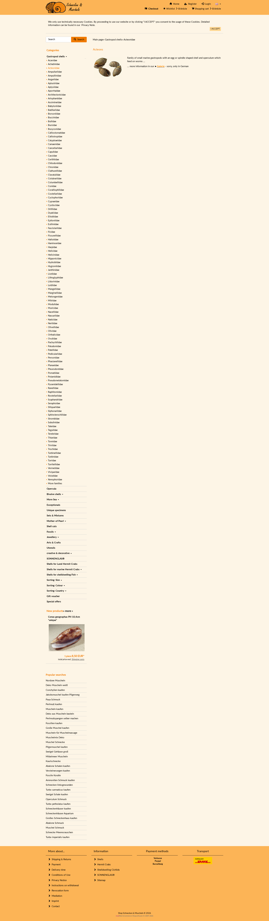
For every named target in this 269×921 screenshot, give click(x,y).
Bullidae (52, 121)
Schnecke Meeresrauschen (59, 832)
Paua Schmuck (53, 699)
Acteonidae (53, 68)
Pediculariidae (55, 354)
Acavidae (52, 60)
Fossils (50, 532)
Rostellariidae (55, 396)
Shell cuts (52, 526)
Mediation (56, 896)
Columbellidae (55, 182)
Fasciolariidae (55, 228)
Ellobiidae (53, 217)
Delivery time (58, 870)
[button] (218, 4)
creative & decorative (58, 553)
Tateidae (52, 426)
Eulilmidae (53, 224)
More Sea (52, 499)
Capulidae (53, 152)
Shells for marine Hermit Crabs (63, 569)
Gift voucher (53, 596)
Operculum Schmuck (56, 799)
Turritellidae (54, 464)
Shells (99, 859)
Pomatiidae (53, 373)
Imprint (54, 901)
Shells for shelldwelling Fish (61, 575)
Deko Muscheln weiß (57, 685)
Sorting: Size (53, 580)
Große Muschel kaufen (57, 728)
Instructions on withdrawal (64, 885)
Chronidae (53, 167)
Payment (55, 864)
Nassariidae (54, 316)
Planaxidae (53, 365)
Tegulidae (53, 430)
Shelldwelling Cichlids (108, 870)
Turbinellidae (54, 453)
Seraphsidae (54, 403)
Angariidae (53, 79)
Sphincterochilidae (57, 415)
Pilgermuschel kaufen (57, 747)
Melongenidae (55, 297)
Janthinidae (53, 270)
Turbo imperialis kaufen (57, 837)
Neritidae (52, 323)
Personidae (53, 358)
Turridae (52, 460)
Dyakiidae (53, 213)
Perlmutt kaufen (54, 704)
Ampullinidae (54, 76)
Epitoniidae (53, 220)
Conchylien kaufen (55, 690)
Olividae (52, 331)
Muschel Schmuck (55, 828)
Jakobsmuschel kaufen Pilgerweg (63, 695)
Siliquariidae (54, 407)
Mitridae (52, 300)
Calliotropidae (55, 136)
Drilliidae (52, 209)
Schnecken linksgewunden (59, 785)
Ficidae (51, 232)
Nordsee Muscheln (55, 680)
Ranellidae (53, 388)
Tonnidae (52, 441)
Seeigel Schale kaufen (57, 794)
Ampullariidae (55, 72)
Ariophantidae (55, 98)
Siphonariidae (55, 411)
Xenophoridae (55, 479)
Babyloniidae (54, 106)
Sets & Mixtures (55, 515)
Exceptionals (53, 505)
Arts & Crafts (54, 542)
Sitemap (100, 880)
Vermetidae (53, 468)
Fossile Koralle (53, 775)
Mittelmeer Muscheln (57, 756)
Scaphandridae (55, 400)
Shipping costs (78, 660)
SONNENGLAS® (55, 559)
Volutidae (53, 476)
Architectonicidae (57, 95)
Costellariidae (55, 194)
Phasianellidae (55, 361)
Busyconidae (54, 129)
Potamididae (54, 377)
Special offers (54, 601)
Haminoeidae (54, 243)
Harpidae (52, 247)
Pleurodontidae (56, 369)
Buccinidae (53, 117)
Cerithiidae (53, 159)
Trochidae (53, 449)
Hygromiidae (54, 266)
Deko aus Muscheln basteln (60, 714)
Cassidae (52, 156)
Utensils (51, 548)
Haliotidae (53, 239)
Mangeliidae (54, 289)
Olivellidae (53, 327)
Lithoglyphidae (55, 278)
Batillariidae (54, 110)
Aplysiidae (53, 87)
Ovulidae (52, 339)
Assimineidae (54, 102)
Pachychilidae (55, 342)
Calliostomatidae (56, 133)
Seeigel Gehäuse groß (57, 752)
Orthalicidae (54, 335)
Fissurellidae (54, 236)
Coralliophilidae (56, 190)
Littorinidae (54, 281)
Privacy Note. (88, 25)
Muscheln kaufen (54, 709)
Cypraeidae (53, 201)
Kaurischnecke (53, 761)
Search (80, 39)
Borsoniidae (54, 114)
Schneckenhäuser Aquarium (59, 813)
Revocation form (59, 890)
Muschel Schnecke (55, 742)
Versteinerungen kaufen (58, 771)
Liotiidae (52, 274)
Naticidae (52, 319)
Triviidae (52, 445)
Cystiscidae (54, 205)
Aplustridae (53, 83)
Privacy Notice (58, 880)
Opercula (51, 489)
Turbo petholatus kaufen (58, 804)
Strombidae (53, 419)
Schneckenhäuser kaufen (58, 809)
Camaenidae (54, 144)
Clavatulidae (54, 175)
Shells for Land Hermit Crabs (62, 564)
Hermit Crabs (103, 864)
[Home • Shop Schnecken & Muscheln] (64, 7)
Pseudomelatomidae (58, 380)
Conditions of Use (60, 875)
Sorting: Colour (55, 585)
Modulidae (53, 304)
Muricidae (53, 308)
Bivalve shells (54, 494)
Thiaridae (52, 438)
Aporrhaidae (54, 91)
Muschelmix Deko (55, 737)
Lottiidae (52, 285)
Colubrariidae (54, 178)
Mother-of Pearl (55, 521)
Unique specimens (56, 510)
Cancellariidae (55, 148)
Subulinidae (54, 422)
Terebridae (53, 434)
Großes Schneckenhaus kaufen (61, 818)
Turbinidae (53, 457)
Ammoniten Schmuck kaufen (60, 780)
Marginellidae (55, 293)
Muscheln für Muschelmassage (61, 733)
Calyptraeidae (55, 140)
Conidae (52, 186)
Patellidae (53, 350)
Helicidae (52, 251)
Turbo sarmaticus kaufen (58, 790)
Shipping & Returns (60, 859)
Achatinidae (54, 64)
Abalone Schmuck (55, 823)
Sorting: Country (56, 591)
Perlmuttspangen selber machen (62, 718)
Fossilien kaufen (54, 723)
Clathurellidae (55, 171)
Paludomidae (54, 346)
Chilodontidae (55, 163)
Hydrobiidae (54, 262)
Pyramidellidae (55, 384)
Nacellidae (53, 312)
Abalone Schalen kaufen (58, 766)
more (68, 611)
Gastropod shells (56, 56)
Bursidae (52, 125)
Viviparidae (53, 472)
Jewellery (52, 537)
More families (55, 483)
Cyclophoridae (55, 197)
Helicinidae (53, 255)
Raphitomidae (55, 392)
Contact (55, 906)
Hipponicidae (54, 258)
